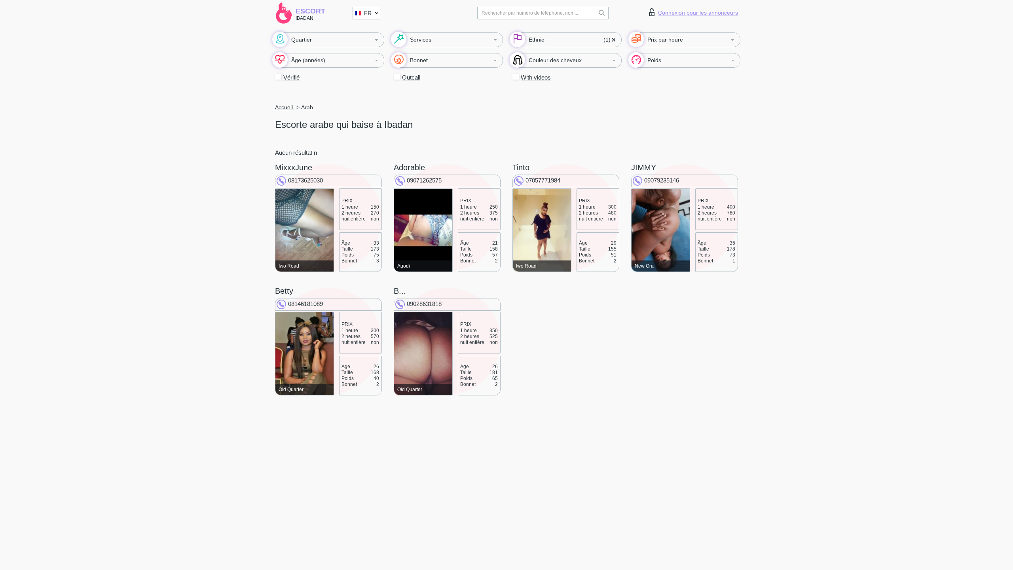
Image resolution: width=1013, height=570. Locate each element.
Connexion (698, 13)
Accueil (284, 107)
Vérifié (291, 77)
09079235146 (661, 180)
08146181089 (305, 303)
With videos (536, 77)
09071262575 (424, 180)
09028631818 (424, 303)
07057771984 (542, 180)
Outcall (411, 77)
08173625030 (305, 180)
